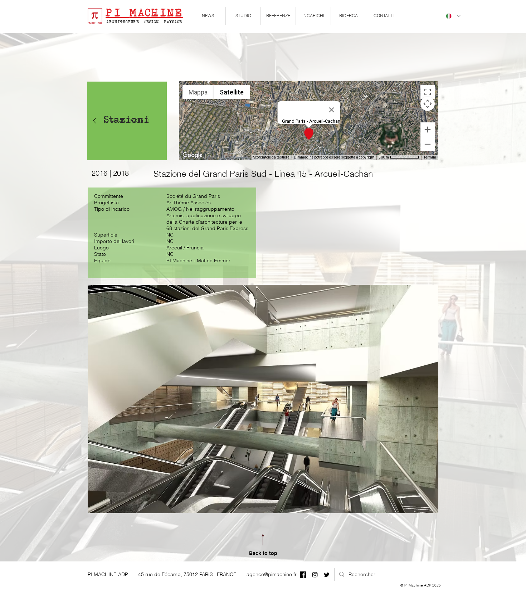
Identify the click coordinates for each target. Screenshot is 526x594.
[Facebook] (303, 574)
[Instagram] (314, 574)
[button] (243, 16)
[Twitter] (326, 574)
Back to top (263, 553)
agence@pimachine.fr (272, 574)
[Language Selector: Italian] (453, 16)
